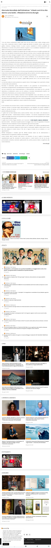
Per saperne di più (7, 541)
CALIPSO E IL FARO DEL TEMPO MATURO (12, 300)
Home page (4, 6)
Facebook (11, 158)
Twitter (17, 158)
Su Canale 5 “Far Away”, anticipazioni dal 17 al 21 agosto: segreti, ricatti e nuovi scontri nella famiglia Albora (25, 314)
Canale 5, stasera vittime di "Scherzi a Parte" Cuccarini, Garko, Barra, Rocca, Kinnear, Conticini (26, 320)
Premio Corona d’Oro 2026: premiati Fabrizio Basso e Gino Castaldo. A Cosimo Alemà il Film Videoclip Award (41, 185)
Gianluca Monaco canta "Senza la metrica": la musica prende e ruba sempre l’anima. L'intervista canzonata (37, 419)
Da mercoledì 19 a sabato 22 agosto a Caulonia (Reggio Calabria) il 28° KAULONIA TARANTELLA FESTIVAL (26, 335)
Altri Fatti (9, 153)
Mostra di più (46, 172)
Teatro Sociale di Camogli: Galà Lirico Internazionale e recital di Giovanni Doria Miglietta (24, 306)
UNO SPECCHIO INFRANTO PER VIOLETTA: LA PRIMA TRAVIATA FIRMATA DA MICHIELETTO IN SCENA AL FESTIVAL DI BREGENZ (12, 388)
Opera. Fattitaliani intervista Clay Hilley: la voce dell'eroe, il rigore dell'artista (36, 364)
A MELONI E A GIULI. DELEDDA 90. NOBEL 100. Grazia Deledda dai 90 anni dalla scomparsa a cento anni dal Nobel (26, 285)
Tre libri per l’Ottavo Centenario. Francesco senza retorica (36, 517)
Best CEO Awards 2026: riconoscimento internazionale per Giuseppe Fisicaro (25, 185)
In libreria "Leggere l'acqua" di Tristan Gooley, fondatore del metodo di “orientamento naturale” (37, 494)
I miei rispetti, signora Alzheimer (39, 120)
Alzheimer (15, 153)
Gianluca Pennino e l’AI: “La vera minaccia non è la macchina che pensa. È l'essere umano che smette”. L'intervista (13, 494)
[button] (49, 2)
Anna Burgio (22, 153)
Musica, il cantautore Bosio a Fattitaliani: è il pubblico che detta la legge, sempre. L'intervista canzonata (13, 442)
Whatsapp (24, 158)
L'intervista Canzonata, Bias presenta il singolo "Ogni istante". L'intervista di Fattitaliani (37, 442)
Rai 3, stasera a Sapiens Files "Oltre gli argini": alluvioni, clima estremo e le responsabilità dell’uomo (24, 277)
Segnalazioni (38, 539)
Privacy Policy (30, 539)
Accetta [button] (6, 544)
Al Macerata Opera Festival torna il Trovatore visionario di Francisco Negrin (37, 388)
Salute (9, 6)
